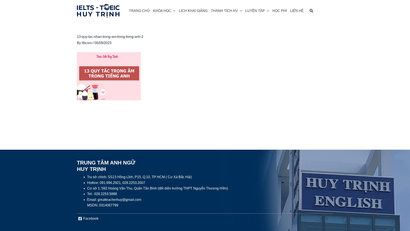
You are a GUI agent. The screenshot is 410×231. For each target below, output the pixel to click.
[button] (164, 11)
